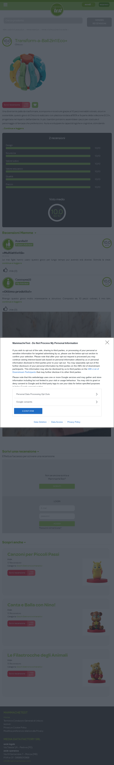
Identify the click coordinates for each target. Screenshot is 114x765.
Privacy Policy (73, 422)
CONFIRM (28, 411)
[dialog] (57, 383)
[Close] (108, 343)
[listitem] (57, 394)
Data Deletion (40, 422)
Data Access (57, 422)
